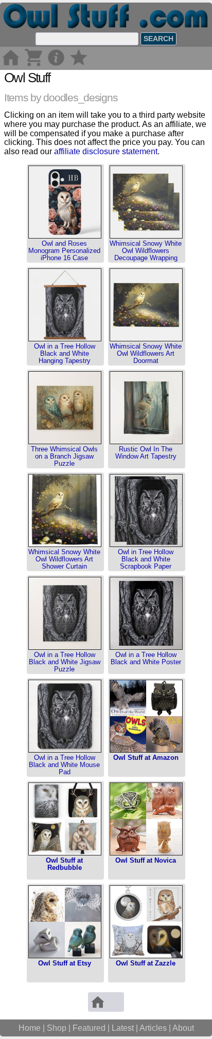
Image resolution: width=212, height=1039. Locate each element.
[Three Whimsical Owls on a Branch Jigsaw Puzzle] (64, 442)
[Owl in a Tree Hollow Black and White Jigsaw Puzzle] (64, 647)
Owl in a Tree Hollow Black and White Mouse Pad (64, 765)
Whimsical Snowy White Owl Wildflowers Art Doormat (146, 353)
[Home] (11, 65)
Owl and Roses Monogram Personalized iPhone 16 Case (64, 251)
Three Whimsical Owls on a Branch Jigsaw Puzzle (64, 456)
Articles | (155, 1028)
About (183, 1028)
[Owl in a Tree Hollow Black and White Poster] (146, 647)
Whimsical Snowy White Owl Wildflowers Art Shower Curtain (64, 559)
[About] (56, 65)
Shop (56, 1028)
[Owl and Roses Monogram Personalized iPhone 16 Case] (64, 236)
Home (30, 1028)
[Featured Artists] (78, 65)
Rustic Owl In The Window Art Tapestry (145, 452)
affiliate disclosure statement (105, 151)
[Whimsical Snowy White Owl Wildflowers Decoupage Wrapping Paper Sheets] (146, 236)
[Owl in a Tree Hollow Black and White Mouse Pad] (64, 750)
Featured (89, 1028)
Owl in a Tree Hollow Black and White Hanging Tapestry (64, 353)
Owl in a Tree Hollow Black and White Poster (146, 658)
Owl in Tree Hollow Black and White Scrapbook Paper (145, 559)
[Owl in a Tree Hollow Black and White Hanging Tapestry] (64, 339)
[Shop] (33, 65)
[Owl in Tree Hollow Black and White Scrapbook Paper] (146, 545)
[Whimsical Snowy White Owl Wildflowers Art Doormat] (146, 339)
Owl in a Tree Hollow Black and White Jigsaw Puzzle (64, 662)
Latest (123, 1028)
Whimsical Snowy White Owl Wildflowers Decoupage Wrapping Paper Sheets (146, 254)
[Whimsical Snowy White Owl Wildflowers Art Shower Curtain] (64, 545)
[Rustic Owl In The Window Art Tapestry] (146, 442)
